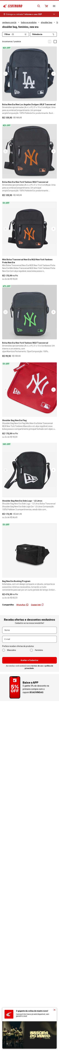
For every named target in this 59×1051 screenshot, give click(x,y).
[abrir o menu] (54, 6)
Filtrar (9, 34)
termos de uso (37, 666)
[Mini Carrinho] (46, 6)
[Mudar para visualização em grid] (49, 41)
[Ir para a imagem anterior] (5, 74)
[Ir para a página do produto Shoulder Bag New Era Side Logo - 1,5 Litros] (29, 470)
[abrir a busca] (38, 6)
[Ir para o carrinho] (46, 6)
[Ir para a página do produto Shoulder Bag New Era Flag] (29, 389)
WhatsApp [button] (20, 605)
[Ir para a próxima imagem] (53, 74)
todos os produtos (28, 22)
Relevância (37, 34)
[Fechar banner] (54, 1010)
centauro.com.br (9, 22)
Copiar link (36, 605)
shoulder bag (46, 22)
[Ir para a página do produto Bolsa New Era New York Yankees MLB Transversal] (29, 151)
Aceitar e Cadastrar (29, 660)
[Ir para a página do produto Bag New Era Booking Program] (29, 550)
